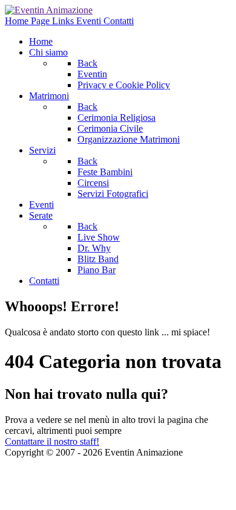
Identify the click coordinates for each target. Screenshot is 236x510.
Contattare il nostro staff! (52, 441)
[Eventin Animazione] (49, 10)
